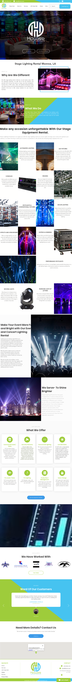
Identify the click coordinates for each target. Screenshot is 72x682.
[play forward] (68, 564)
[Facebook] (62, 1)
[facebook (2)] (61, 675)
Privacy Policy (5, 676)
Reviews (3, 674)
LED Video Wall (5, 670)
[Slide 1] (34, 616)
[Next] (68, 605)
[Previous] (3, 605)
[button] (60, 1)
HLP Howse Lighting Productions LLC (38, 680)
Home (3, 665)
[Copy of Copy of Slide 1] (37, 616)
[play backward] (3, 564)
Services (4, 667)
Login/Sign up (65, 6)
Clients (3, 672)
